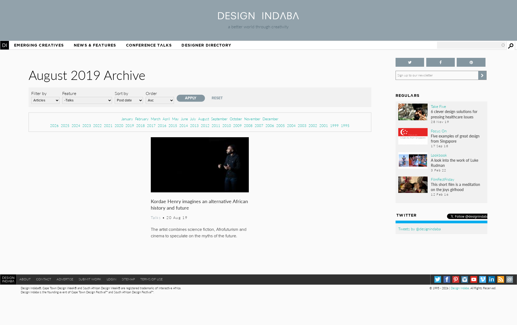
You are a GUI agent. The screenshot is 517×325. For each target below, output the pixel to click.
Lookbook (439, 155)
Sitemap (128, 279)
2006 (270, 125)
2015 (173, 125)
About (25, 279)
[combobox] (471, 45)
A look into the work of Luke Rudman (454, 162)
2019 (129, 125)
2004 (291, 125)
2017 (151, 125)
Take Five (438, 106)
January (127, 118)
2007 (259, 125)
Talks (156, 217)
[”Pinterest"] (471, 62)
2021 (108, 125)
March (155, 118)
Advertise (65, 279)
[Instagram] (464, 279)
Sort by (121, 93)
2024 (76, 125)
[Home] (258, 18)
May (175, 118)
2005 (280, 125)
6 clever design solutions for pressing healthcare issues (454, 114)
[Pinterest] (455, 279)
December (270, 118)
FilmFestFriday (442, 179)
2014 (183, 125)
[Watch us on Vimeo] (482, 279)
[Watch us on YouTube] (473, 279)
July (193, 118)
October (236, 118)
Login (111, 279)
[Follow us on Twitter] (410, 62)
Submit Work (90, 279)
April (166, 118)
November (252, 118)
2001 (323, 125)
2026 (54, 125)
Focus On (439, 130)
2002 (313, 125)
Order (151, 93)
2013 (194, 125)
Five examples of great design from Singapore (455, 138)
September (219, 118)
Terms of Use (151, 279)
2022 (97, 125)
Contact (43, 279)
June (184, 118)
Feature (69, 93)
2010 (226, 125)
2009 (237, 125)
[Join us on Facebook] (440, 62)
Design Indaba (460, 288)
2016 (162, 125)
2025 (65, 125)
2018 (140, 125)
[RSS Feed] (500, 279)
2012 (205, 125)
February (142, 118)
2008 (248, 125)
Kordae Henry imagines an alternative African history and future (199, 204)
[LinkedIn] (491, 279)
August (203, 118)
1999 (334, 125)
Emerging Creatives (39, 45)
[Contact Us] (509, 279)
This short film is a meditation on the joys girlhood (455, 187)
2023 (86, 125)
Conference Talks (149, 45)
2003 (302, 125)
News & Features (95, 45)
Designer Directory (206, 45)
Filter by (39, 93)
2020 (119, 125)
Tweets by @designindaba (419, 228)
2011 (216, 125)
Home (4, 45)
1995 (345, 125)
